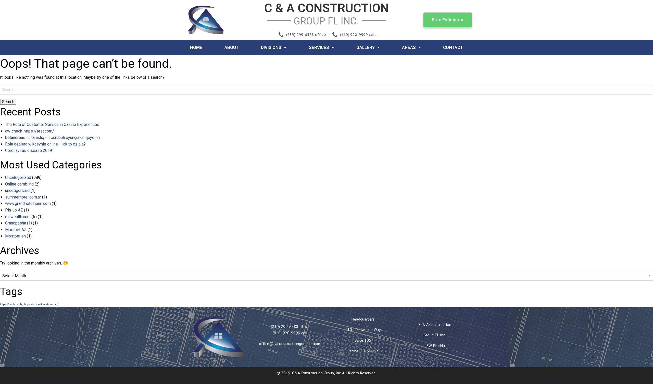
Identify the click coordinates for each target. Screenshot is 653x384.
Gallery (365, 47)
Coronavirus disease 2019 (28, 150)
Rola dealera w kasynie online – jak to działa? (45, 144)
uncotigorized (17, 190)
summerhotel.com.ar (23, 197)
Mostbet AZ (16, 229)
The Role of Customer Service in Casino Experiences (52, 124)
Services (319, 47)
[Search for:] (326, 90)
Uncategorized (18, 177)
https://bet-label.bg (11, 304)
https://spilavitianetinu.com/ (41, 304)
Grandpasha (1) (18, 223)
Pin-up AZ (14, 210)
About (231, 47)
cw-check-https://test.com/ (29, 131)
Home (196, 47)
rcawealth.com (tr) (21, 216)
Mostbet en (15, 236)
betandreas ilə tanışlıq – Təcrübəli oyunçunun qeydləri (52, 137)
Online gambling (19, 184)
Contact (453, 47)
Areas (409, 47)
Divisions (271, 47)
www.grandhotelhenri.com (28, 203)
